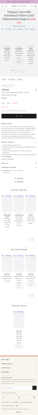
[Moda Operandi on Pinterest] (34, 397)
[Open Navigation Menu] (2, 6)
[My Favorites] (32, 6)
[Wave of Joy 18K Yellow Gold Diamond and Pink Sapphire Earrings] (30, 36)
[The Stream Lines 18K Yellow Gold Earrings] (7, 36)
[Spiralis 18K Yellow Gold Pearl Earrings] (30, 203)
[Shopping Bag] (35, 6)
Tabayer (5, 89)
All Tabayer (19, 178)
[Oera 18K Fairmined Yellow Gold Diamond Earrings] (19, 319)
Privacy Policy (5, 402)
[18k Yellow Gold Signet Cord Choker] (19, 263)
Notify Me (19, 116)
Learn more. (6, 172)
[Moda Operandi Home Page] (19, 6)
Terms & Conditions (26, 402)
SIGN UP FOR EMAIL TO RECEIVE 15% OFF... (19, 1)
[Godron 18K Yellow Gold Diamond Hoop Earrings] (19, 203)
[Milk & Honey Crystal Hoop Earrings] (19, 36)
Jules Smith (8, 156)
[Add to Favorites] (11, 30)
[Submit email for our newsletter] (34, 388)
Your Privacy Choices (7, 405)
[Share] (36, 89)
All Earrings (19, 181)
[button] (34, 239)
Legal (16, 405)
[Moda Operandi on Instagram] (4, 397)
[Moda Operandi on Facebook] (19, 397)
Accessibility (15, 402)
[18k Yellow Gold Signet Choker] (7, 263)
